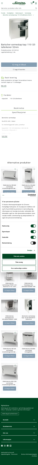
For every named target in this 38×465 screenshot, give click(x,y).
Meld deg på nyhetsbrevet (10, 413)
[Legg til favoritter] (15, 169)
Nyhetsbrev (5, 406)
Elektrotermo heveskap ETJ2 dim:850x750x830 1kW (28, 284)
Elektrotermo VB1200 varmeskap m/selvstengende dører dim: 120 (9, 350)
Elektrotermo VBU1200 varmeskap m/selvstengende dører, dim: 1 (9, 383)
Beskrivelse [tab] (19, 108)
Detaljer (29, 250)
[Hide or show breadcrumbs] (33, 15)
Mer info (3, 86)
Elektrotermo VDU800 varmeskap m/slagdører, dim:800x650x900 (28, 350)
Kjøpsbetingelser (5, 454)
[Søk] (36, 8)
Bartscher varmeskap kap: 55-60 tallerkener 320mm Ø (28, 317)
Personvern (14, 454)
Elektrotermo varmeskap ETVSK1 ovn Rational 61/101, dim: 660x (9, 284)
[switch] (33, 231)
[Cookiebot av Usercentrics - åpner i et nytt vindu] (28, 195)
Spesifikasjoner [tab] (19, 112)
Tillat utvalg (19, 262)
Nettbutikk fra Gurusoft (7, 452)
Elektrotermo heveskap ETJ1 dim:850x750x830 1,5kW (9, 317)
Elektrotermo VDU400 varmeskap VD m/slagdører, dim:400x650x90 (28, 186)
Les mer (4, 136)
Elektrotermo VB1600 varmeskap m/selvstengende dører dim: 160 (9, 186)
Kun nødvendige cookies (19, 268)
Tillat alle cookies (19, 256)
